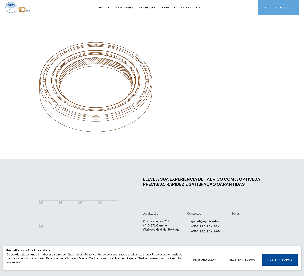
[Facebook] (241, 221)
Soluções (147, 7)
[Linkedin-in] (233, 221)
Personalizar (205, 259)
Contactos (190, 7)
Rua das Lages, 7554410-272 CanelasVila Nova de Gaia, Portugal (161, 225)
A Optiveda (124, 7)
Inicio (104, 7)
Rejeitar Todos (242, 259)
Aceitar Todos (280, 259)
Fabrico (168, 7)
